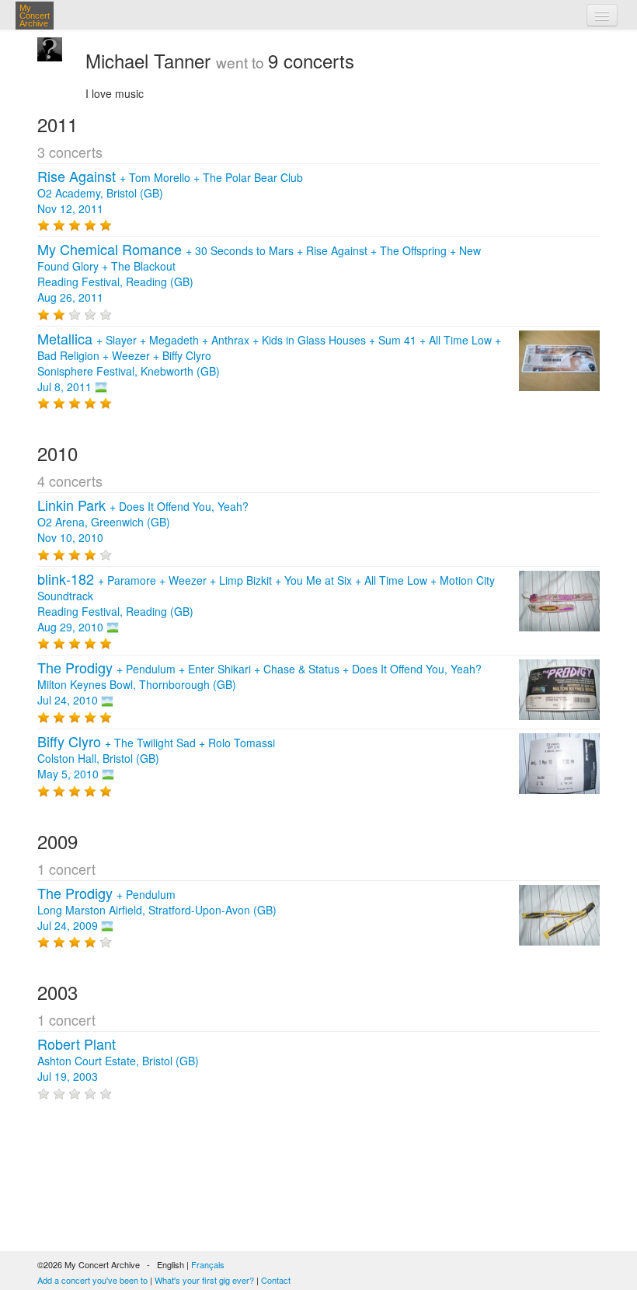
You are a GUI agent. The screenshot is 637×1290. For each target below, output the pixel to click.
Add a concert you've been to (92, 1280)
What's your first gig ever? (204, 1280)
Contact (276, 1280)
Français (208, 1264)
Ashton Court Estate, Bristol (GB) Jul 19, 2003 (118, 1060)
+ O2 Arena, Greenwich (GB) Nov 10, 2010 (143, 521)
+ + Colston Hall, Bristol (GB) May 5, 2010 (156, 758)
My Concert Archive (34, 15)
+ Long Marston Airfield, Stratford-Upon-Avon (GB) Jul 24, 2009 (157, 909)
